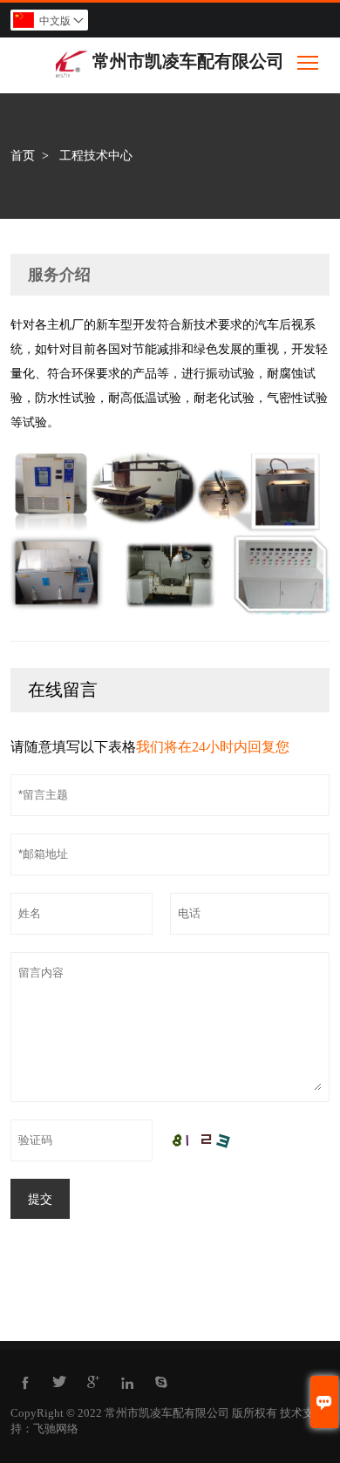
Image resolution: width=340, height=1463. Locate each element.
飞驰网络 (55, 1428)
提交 (40, 1199)
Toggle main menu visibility (308, 61)
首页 (22, 155)
